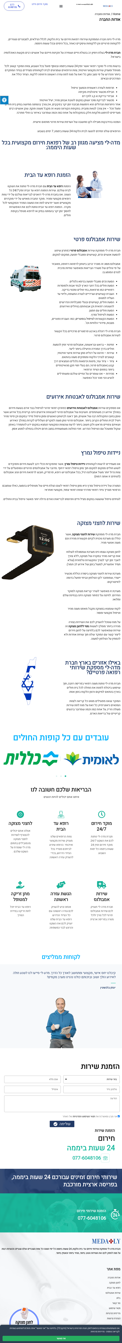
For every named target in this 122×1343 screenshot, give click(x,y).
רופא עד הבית (55, 186)
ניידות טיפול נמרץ (100, 453)
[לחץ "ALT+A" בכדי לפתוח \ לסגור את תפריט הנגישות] (4, 100)
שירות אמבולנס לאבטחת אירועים (83, 397)
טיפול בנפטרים (84, 319)
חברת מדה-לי (112, 53)
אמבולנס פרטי (78, 250)
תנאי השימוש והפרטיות (83, 1116)
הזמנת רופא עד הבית (47, 175)
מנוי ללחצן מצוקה (78, 626)
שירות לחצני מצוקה (98, 523)
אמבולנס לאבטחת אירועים (82, 408)
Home (116, 14)
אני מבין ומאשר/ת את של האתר (90, 1116)
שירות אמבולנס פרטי (97, 239)
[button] (61, 6)
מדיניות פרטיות (98, 1331)
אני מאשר (61, 1338)
